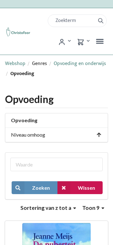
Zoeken (41, 188)
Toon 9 (91, 207)
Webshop (15, 63)
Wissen (86, 188)
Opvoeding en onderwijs (80, 63)
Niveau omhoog (28, 135)
